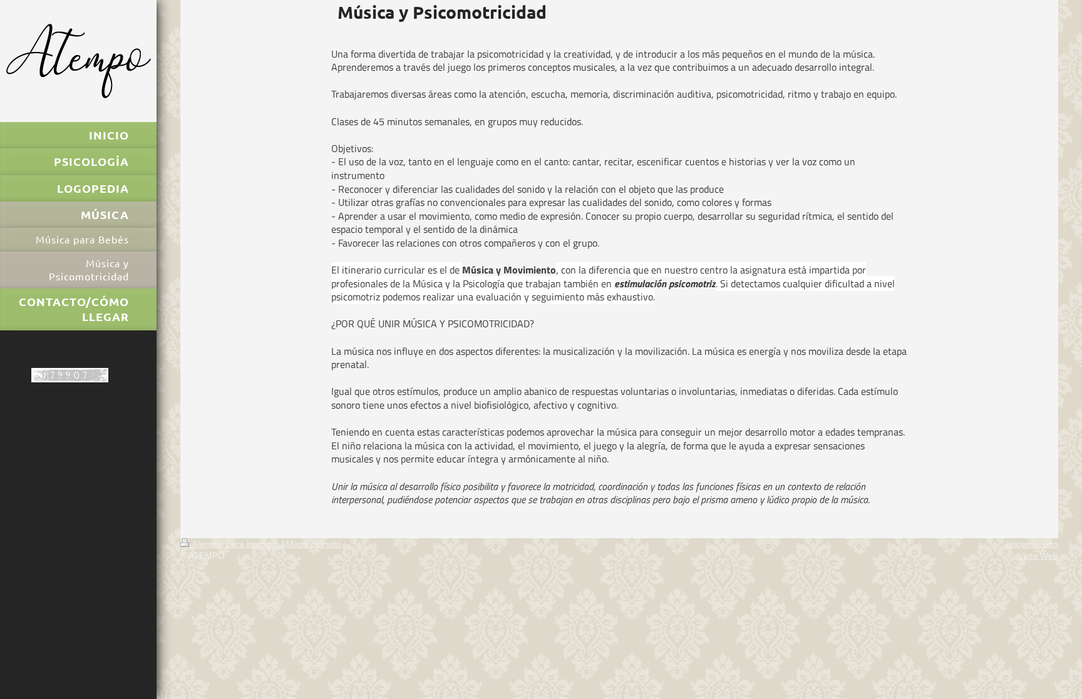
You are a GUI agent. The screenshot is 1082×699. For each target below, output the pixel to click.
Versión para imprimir (236, 544)
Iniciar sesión (1032, 544)
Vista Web (1038, 556)
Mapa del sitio (313, 544)
